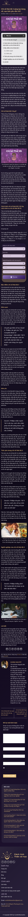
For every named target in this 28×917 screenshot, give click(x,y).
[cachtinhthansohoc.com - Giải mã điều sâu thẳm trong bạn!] (6, 3)
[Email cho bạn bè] (15, 649)
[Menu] (13, 3)
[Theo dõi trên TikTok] (5, 862)
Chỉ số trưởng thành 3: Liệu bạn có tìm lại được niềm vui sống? (14, 836)
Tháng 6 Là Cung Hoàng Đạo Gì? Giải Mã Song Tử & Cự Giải (14, 800)
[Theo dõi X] (8, 862)
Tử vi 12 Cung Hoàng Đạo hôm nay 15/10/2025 (14, 810)
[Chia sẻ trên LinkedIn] (21, 649)
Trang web (6, 760)
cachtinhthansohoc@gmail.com (13, 900)
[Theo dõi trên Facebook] (2, 862)
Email (5, 753)
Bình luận (6, 732)
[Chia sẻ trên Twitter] (12, 649)
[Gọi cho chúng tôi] (14, 862)
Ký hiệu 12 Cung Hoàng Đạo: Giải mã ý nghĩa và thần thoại (15, 790)
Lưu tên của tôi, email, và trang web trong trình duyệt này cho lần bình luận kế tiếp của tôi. (14, 770)
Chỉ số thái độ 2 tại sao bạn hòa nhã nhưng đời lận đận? (7, 713)
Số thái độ (19, 654)
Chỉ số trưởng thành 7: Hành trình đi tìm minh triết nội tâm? (15, 815)
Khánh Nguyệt (19, 13)
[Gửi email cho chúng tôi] (11, 862)
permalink (6, 656)
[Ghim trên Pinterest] (18, 649)
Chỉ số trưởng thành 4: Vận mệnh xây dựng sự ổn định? (14, 831)
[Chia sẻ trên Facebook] (9, 649)
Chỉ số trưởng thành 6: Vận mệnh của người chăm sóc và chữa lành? (14, 821)
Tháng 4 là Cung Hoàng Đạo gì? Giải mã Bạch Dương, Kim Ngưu (14, 805)
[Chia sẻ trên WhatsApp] (7, 649)
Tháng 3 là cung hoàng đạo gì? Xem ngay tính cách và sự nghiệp (14, 795)
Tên (4, 746)
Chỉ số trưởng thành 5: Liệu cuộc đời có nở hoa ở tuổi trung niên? (14, 826)
